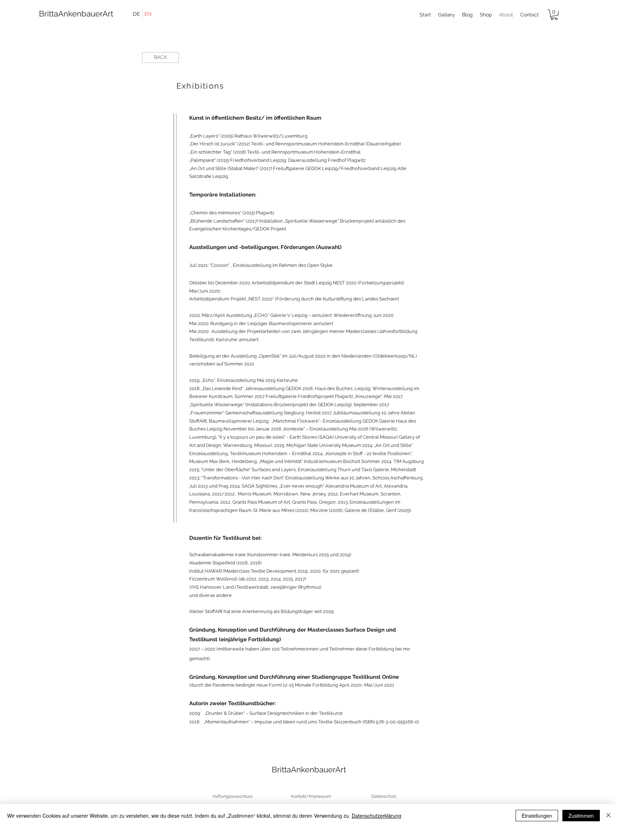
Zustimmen (581, 815)
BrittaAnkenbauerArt (70, 13)
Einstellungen (537, 815)
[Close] (608, 815)
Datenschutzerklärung (376, 815)
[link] (554, 14)
